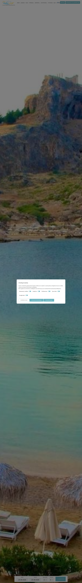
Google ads (22, 295)
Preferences (44, 291)
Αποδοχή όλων (49, 300)
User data (54, 291)
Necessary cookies (23, 291)
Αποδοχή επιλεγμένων (36, 300)
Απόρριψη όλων (24, 300)
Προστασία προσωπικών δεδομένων (53, 288)
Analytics (35, 291)
